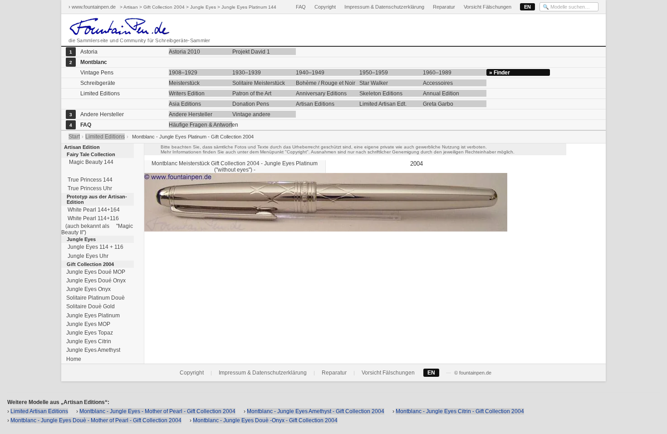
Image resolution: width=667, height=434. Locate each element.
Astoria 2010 (184, 52)
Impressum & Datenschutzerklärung (384, 7)
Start (74, 136)
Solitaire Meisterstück (258, 83)
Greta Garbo (438, 104)
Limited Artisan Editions (39, 411)
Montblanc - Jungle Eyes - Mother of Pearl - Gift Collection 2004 (157, 411)
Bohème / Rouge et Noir (325, 83)
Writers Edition (187, 93)
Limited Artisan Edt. (383, 104)
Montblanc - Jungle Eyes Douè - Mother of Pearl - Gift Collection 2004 (95, 420)
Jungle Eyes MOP (87, 324)
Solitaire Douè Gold (90, 306)
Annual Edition (441, 93)
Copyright (325, 7)
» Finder (499, 72)
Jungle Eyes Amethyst (92, 350)
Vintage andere (251, 114)
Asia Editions (185, 104)
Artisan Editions (315, 104)
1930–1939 (246, 72)
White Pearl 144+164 (92, 210)
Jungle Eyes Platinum (92, 315)
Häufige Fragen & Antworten (200, 125)
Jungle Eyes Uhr (86, 256)
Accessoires (438, 83)
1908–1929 (183, 72)
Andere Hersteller (190, 114)
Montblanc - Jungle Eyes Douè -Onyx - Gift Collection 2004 (265, 420)
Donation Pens (250, 104)
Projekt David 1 (251, 52)
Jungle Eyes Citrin (88, 341)
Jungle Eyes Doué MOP (95, 272)
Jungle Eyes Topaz (89, 333)
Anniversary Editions (321, 93)
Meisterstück (184, 83)
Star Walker (373, 83)
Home (73, 359)
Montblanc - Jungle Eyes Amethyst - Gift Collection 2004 (315, 411)
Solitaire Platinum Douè (95, 298)
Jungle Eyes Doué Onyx (95, 280)
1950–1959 (373, 72)
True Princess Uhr (88, 188)
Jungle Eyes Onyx (88, 289)
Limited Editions (105, 136)
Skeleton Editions (380, 93)
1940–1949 (310, 72)
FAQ (301, 7)
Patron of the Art (251, 93)
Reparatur (444, 7)
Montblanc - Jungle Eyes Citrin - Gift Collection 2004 (460, 411)
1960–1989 (437, 72)
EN (527, 7)
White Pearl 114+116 (92, 218)
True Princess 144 (89, 180)
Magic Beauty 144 (89, 162)
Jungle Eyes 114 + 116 (94, 247)
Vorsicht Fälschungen (487, 7)
